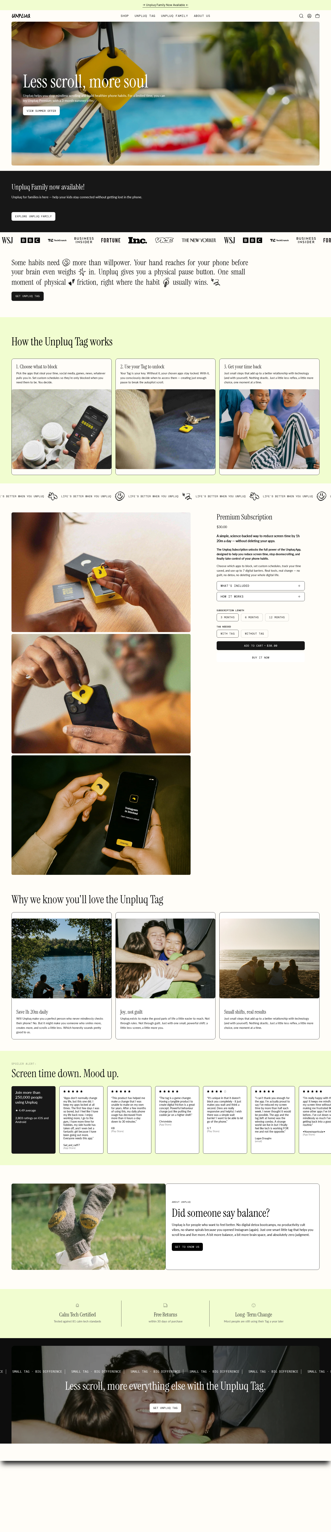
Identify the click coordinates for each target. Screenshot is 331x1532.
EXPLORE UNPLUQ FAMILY (33, 216)
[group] (165, 5)
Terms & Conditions (275, 1497)
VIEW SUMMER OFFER (41, 110)
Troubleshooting (194, 1477)
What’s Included (235, 586)
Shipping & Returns (196, 1483)
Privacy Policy (272, 1490)
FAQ (187, 1470)
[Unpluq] (21, 16)
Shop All (142, 1470)
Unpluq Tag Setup (195, 1497)
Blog (266, 1477)
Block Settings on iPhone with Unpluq (207, 1490)
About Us (269, 1470)
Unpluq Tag (144, 1477)
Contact (189, 1503)
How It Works (232, 596)
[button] (301, 16)
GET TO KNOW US (187, 1247)
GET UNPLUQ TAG (28, 296)
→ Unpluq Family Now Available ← (165, 5)
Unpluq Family (146, 1483)
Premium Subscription (244, 517)
